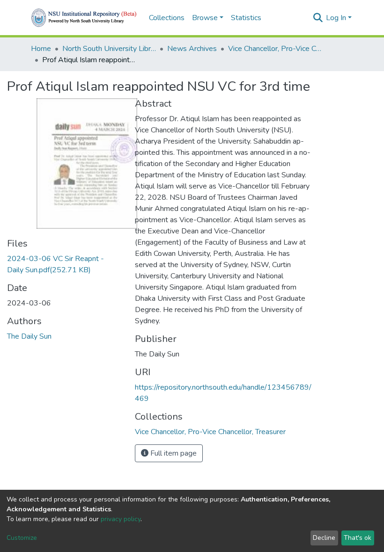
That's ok (357, 537)
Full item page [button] (172, 453)
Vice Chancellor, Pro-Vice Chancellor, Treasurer (275, 49)
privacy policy (120, 519)
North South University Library (109, 49)
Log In (336, 18)
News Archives (192, 49)
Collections (167, 18)
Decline (324, 537)
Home (41, 49)
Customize (22, 537)
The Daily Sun (29, 336)
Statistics (246, 18)
